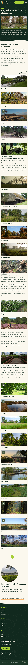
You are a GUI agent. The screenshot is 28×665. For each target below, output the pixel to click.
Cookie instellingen (5, 636)
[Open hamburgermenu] (26, 2)
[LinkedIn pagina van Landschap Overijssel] (6, 653)
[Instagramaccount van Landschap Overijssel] (10, 653)
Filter (21, 72)
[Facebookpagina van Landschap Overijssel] (2, 653)
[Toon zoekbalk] (12, 2)
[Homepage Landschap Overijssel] (5, 2)
